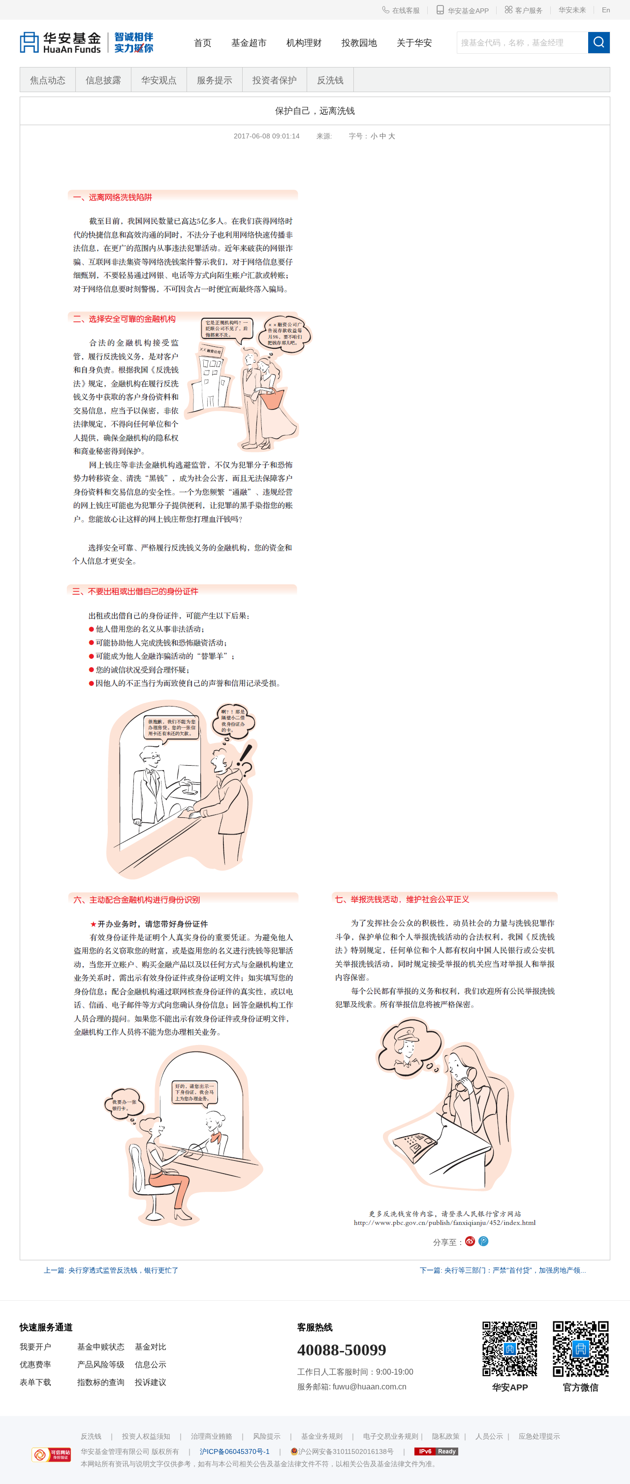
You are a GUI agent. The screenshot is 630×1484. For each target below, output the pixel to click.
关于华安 (414, 43)
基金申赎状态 (101, 1347)
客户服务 (523, 9)
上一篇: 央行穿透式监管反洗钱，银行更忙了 (111, 1270)
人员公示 (489, 1436)
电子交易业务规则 (390, 1436)
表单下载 (35, 1382)
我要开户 (35, 1347)
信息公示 (150, 1364)
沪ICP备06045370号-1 (235, 1451)
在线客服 (400, 9)
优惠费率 (35, 1364)
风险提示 (267, 1436)
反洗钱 (330, 80)
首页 (203, 43)
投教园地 (359, 43)
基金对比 (150, 1347)
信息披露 (103, 80)
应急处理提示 (539, 1436)
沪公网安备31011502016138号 (346, 1451)
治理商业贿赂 (211, 1436)
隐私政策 (446, 1436)
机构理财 (304, 43)
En (606, 10)
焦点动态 (47, 80)
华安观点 (159, 80)
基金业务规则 (322, 1436)
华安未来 (572, 10)
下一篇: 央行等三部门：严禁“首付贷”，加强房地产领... (503, 1270)
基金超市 (249, 43)
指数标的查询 (101, 1382)
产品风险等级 (101, 1364)
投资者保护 (274, 80)
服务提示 (214, 80)
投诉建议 (150, 1382)
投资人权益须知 (146, 1436)
